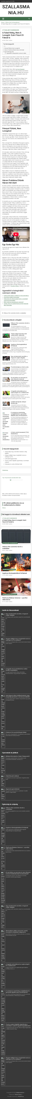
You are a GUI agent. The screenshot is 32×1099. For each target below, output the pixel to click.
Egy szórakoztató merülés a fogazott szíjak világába (19, 357)
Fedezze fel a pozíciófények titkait (16, 732)
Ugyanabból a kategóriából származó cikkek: (16, 53)
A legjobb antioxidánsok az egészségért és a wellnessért (20, 391)
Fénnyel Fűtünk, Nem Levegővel (12, 48)
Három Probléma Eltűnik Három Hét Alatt (14, 50)
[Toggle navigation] (3, 18)
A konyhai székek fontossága (11, 297)
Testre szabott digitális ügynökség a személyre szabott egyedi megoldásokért (18, 1025)
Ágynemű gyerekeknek (12, 789)
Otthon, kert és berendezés (10, 30)
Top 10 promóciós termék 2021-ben (11, 477)
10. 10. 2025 (5, 575)
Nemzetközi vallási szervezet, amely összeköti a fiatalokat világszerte (17, 931)
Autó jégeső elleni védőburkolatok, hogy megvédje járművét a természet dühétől (18, 696)
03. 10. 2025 (5, 601)
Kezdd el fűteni (15, 286)
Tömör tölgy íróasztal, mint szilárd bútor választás (19, 334)
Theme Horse (18, 1094)
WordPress (21, 1096)
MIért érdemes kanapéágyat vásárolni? (14, 302)
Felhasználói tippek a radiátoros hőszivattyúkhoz (16, 295)
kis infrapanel (21, 69)
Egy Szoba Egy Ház (9, 51)
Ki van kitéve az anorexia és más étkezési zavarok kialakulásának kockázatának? (20, 379)
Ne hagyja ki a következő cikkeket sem (16, 514)
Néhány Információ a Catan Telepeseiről (17, 756)
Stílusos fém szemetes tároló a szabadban (15, 313)
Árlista (4, 508)
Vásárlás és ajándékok (9, 569)
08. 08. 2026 (5, 40)
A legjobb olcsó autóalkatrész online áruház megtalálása (16, 669)
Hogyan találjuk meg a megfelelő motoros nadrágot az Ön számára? (18, 639)
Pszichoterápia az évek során (20, 367)
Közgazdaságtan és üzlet (10, 594)
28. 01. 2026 (5, 550)
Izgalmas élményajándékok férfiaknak (14, 573)
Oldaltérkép (5, 470)
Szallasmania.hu (20, 1092)
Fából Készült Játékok (12, 776)
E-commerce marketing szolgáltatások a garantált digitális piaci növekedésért (19, 414)
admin (10, 40)
